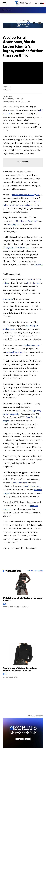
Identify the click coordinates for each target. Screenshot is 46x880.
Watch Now (39, 3)
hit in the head (33, 282)
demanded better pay (31, 485)
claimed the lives (14, 351)
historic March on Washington (25, 194)
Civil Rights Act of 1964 (27, 220)
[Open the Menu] (4, 3)
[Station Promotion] (23, 25)
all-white (38, 264)
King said (7, 298)
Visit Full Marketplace (35, 571)
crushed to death (20, 482)
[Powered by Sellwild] (39, 716)
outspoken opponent (30, 344)
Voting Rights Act (14, 224)
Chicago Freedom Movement (16, 247)
